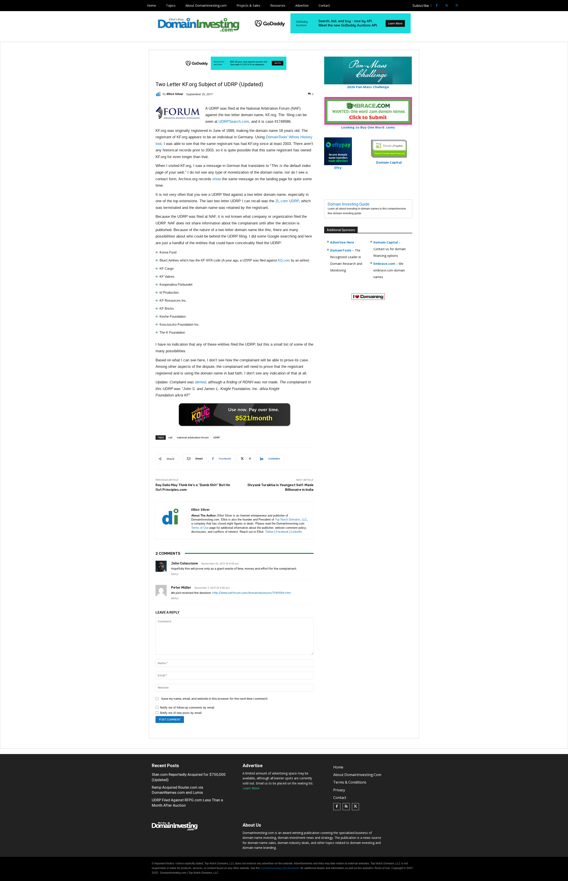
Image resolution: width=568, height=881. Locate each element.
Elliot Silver (175, 94)
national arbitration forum (193, 437)
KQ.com (284, 260)
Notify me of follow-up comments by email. (187, 707)
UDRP (216, 437)
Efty (337, 167)
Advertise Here (342, 242)
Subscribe (420, 5)
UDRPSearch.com (234, 121)
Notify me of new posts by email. (181, 713)
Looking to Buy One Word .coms (368, 127)
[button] (465, 5)
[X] (457, 6)
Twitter (269, 531)
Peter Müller (181, 588)
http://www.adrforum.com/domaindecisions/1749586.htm (251, 592)
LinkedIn (296, 531)
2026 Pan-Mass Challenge (368, 87)
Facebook (282, 531)
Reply (175, 574)
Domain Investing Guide (348, 204)
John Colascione (184, 563)
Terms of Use (200, 527)
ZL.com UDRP (287, 201)
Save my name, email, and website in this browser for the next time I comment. (214, 698)
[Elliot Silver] (159, 94)
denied (200, 382)
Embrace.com (384, 263)
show (216, 179)
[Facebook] (437, 6)
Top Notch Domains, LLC (291, 519)
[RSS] (447, 6)
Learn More (251, 788)
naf (170, 437)
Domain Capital (385, 242)
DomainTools (340, 250)
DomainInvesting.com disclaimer (280, 868)
